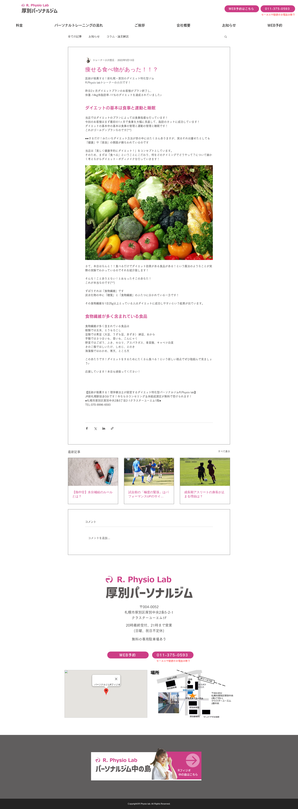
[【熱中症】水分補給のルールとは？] (93, 472)
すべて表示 (224, 451)
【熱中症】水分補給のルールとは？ (92, 494)
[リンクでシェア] (112, 428)
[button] (225, 36)
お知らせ (94, 36)
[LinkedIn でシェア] (103, 428)
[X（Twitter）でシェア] (95, 428)
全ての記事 (75, 36)
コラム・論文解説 (118, 36)
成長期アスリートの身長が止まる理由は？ (204, 494)
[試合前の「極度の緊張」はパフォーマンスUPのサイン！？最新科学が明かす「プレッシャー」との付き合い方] (149, 472)
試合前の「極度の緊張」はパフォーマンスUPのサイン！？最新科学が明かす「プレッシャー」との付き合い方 (148, 494)
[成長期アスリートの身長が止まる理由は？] (205, 472)
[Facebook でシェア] (86, 428)
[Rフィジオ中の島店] (146, 765)
